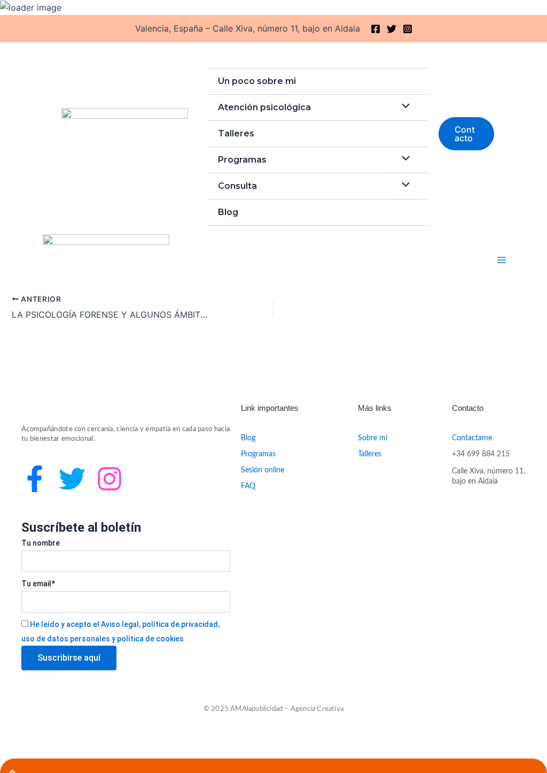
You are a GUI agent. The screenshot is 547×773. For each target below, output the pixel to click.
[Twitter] (391, 29)
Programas (242, 160)
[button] (466, 133)
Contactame (472, 438)
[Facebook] (375, 29)
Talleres (236, 133)
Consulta (237, 186)
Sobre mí (372, 438)
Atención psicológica (264, 107)
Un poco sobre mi (257, 81)
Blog (228, 212)
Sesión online (262, 470)
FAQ (248, 486)
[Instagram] (407, 29)
